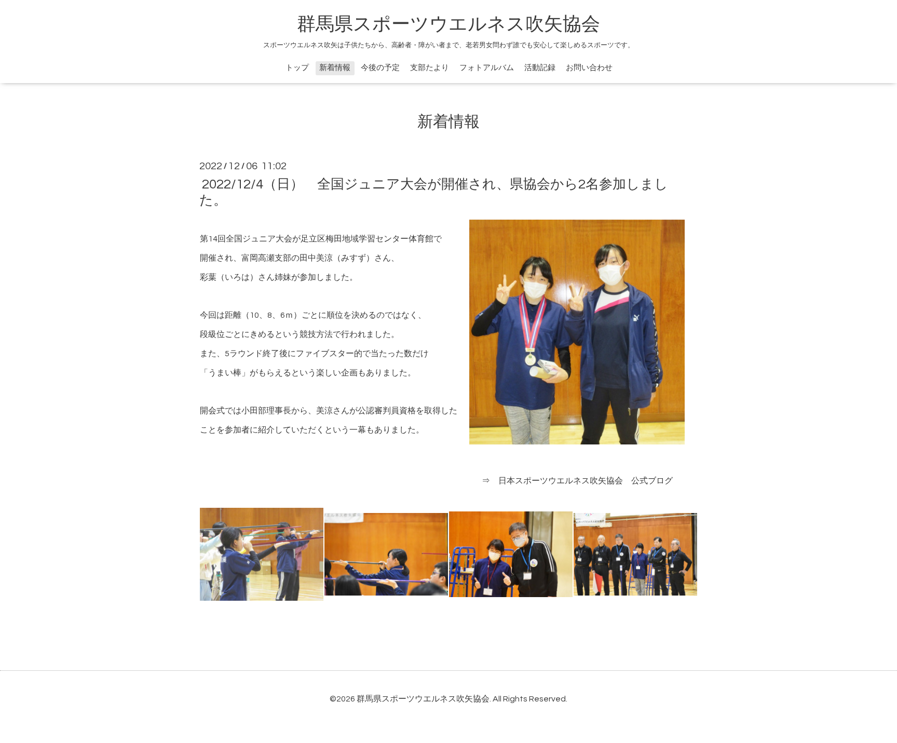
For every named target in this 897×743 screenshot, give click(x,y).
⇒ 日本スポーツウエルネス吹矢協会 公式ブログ (577, 481)
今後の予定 (380, 68)
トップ (297, 68)
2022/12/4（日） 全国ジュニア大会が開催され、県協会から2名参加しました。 (433, 192)
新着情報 (334, 68)
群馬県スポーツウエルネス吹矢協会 (448, 24)
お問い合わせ (589, 68)
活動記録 (539, 68)
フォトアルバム (486, 68)
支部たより (429, 68)
